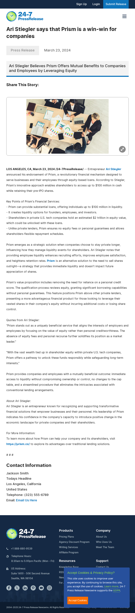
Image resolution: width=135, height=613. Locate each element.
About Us (101, 537)
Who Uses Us (104, 542)
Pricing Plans (66, 537)
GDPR (116, 590)
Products (66, 530)
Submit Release (116, 4)
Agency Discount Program (74, 542)
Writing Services (68, 547)
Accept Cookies (78, 600)
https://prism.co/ (18, 444)
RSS (61, 572)
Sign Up (81, 4)
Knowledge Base (69, 567)
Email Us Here (26, 500)
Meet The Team (105, 547)
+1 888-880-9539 (21, 549)
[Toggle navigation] (124, 16)
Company (103, 530)
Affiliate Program (68, 552)
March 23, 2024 (57, 50)
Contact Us (102, 567)
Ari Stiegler (113, 169)
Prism (51, 261)
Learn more (111, 586)
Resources (67, 561)
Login (96, 4)
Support (102, 561)
